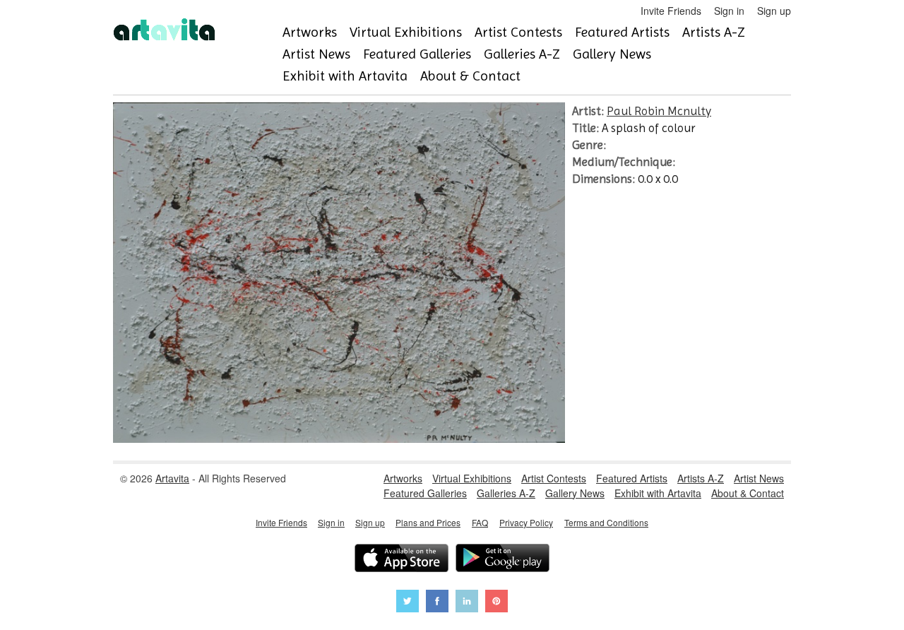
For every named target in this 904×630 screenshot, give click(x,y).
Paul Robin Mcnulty (659, 111)
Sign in (729, 11)
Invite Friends (671, 11)
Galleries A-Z (522, 54)
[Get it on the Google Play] (502, 560)
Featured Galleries (417, 54)
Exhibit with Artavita (345, 76)
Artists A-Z (713, 32)
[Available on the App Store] (401, 560)
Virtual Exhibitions (406, 32)
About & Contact (470, 76)
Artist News (316, 54)
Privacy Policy (526, 522)
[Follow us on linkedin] (467, 603)
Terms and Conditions (606, 522)
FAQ (480, 522)
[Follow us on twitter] (407, 603)
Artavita (172, 478)
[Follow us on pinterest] (496, 603)
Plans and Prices (428, 522)
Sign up (774, 11)
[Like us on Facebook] (437, 603)
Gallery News (612, 54)
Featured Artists (622, 32)
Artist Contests (518, 32)
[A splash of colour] (339, 439)
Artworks (309, 32)
